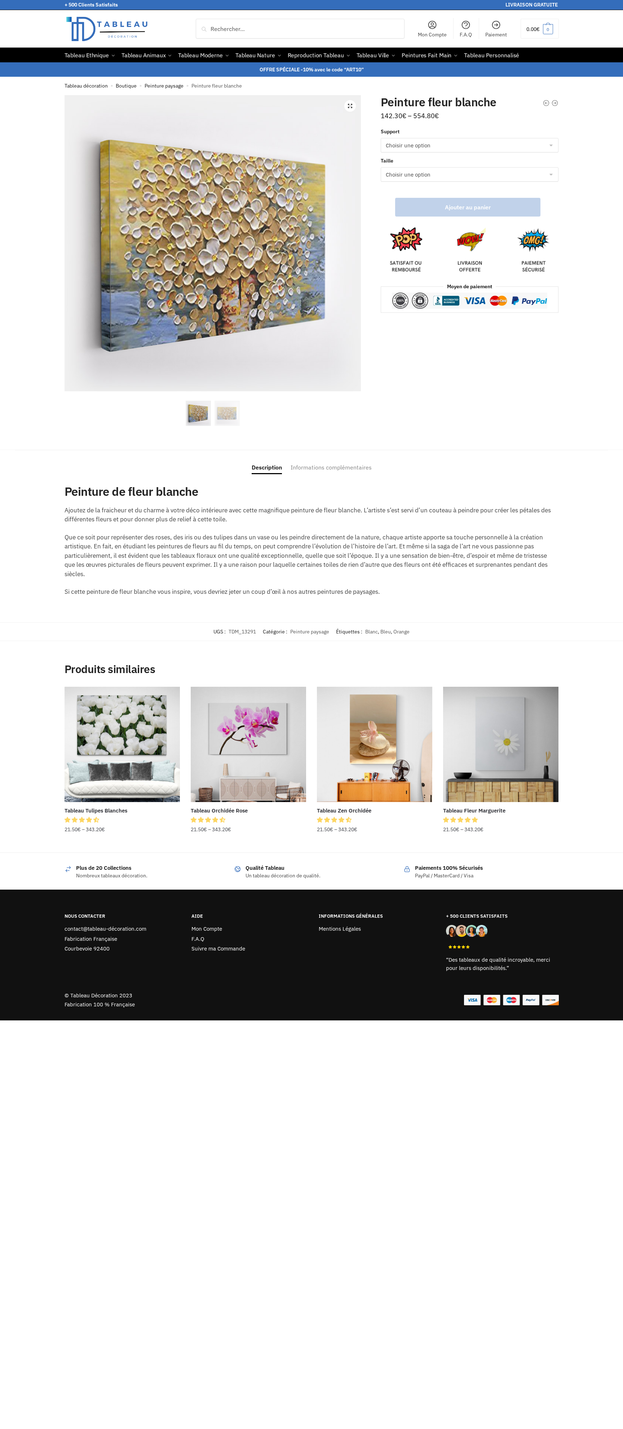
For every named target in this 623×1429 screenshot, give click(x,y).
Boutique (126, 86)
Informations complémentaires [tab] (331, 467)
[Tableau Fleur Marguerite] (500, 744)
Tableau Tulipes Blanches (96, 810)
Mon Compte (432, 34)
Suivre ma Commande (218, 948)
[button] (350, 106)
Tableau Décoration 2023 (101, 995)
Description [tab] (267, 467)
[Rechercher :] (300, 28)
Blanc (371, 631)
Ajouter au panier (468, 207)
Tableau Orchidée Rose (219, 810)
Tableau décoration (86, 86)
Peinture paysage (164, 86)
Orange (401, 631)
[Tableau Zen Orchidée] (374, 744)
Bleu (385, 631)
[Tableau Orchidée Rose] (248, 744)
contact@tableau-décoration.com (105, 928)
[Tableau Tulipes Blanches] (122, 744)
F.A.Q (466, 34)
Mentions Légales (340, 928)
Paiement (496, 34)
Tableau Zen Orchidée (344, 810)
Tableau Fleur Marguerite (474, 810)
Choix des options (122, 844)
